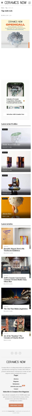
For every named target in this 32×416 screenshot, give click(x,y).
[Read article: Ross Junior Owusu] (16, 184)
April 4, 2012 (5, 15)
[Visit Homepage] (16, 2)
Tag (6, 7)
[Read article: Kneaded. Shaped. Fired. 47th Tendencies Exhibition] (16, 238)
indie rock (11, 7)
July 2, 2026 (6, 216)
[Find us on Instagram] (12, 353)
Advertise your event (16, 386)
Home (2, 7)
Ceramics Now (11, 411)
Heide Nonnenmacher (11, 145)
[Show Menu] (2, 2)
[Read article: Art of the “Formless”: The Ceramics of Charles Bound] (16, 325)
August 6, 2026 (8, 284)
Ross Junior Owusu (10, 191)
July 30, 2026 (8, 340)
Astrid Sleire (7, 168)
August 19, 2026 (9, 253)
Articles (6, 246)
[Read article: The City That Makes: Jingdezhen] (16, 298)
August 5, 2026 (8, 311)
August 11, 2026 (7, 193)
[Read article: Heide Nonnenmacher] (16, 138)
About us (16, 379)
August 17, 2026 (7, 147)
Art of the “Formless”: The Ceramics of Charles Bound (14, 337)
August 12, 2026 (7, 170)
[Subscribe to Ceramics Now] (29, 2)
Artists (5, 129)
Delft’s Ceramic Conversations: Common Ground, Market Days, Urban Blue (15, 279)
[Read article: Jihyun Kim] (16, 207)
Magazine (16, 381)
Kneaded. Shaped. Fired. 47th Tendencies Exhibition (14, 249)
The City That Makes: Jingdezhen (16, 309)
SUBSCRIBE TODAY (16, 405)
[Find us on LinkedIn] (20, 353)
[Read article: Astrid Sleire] (16, 161)
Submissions (16, 384)
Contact (16, 389)
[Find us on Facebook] (16, 353)
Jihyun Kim (7, 214)
